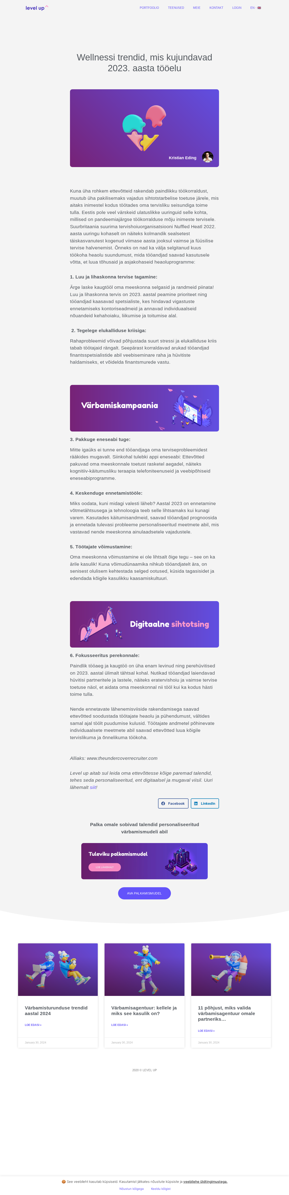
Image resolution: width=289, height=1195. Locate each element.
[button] (173, 803)
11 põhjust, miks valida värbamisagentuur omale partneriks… (226, 1013)
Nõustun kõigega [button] (131, 1188)
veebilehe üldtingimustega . (205, 1181)
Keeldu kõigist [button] (161, 1188)
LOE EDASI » (33, 1025)
